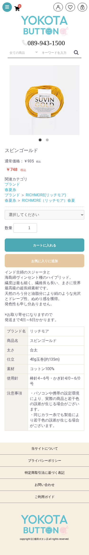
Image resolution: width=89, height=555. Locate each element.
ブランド (12, 184)
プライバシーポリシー (44, 460)
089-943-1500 (46, 43)
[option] (44, 100)
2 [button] (48, 141)
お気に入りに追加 (44, 261)
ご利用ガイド (45, 497)
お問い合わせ (45, 485)
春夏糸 (10, 190)
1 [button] (41, 141)
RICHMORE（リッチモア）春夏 (48, 200)
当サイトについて (44, 448)
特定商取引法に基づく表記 (45, 472)
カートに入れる (44, 245)
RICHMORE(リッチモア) (46, 195)
